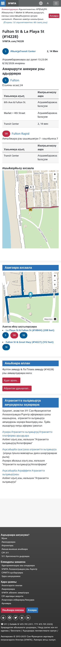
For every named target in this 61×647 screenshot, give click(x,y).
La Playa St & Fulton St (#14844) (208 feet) (30, 330)
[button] (41, 3)
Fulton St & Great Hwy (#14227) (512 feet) (29, 342)
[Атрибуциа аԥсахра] (55, 319)
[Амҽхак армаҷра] (55, 280)
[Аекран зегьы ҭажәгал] (55, 291)
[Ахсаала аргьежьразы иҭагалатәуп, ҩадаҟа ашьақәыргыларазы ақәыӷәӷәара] (55, 285)
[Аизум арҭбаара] (55, 275)
